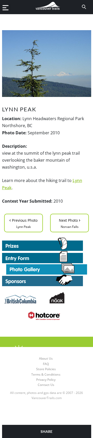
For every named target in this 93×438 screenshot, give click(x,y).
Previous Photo (23, 222)
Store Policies (46, 369)
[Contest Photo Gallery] (46, 268)
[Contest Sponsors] (46, 280)
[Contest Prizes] (46, 244)
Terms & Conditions (45, 374)
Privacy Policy (46, 379)
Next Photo (69, 222)
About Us (46, 358)
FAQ (46, 364)
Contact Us (46, 385)
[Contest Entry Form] (46, 257)
